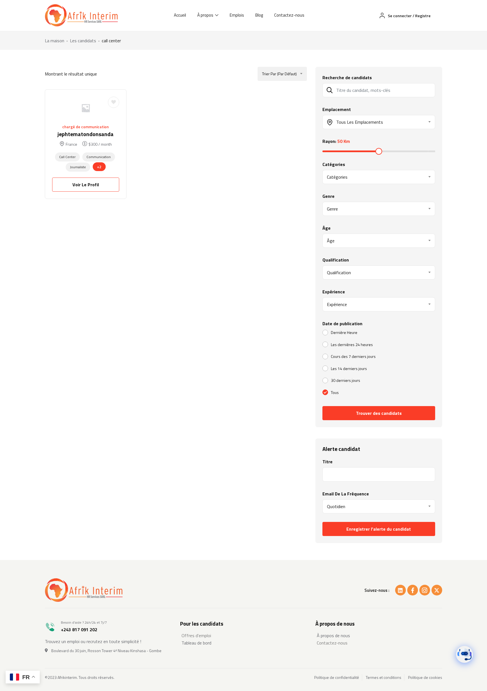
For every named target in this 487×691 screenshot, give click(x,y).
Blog (259, 15)
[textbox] (375, 122)
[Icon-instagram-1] (424, 590)
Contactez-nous (289, 15)
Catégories (333, 164)
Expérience (333, 291)
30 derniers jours (345, 380)
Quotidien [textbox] (336, 506)
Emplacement (336, 109)
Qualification (335, 260)
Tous (335, 392)
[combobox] (282, 74)
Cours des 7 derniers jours (353, 356)
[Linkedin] (400, 590)
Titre (327, 461)
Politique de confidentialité (336, 677)
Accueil (180, 15)
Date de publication (342, 323)
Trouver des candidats (379, 413)
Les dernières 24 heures (352, 344)
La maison (54, 40)
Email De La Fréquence (345, 493)
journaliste (78, 167)
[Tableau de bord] (243, 642)
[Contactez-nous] (378, 642)
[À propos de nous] (378, 635)
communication (99, 157)
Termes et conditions (383, 677)
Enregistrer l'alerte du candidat (378, 529)
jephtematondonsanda (85, 134)
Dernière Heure (344, 332)
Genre (328, 196)
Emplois (237, 15)
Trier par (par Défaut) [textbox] (279, 74)
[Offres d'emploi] (243, 635)
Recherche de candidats (347, 77)
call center (67, 157)
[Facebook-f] (412, 590)
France (71, 144)
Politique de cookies (425, 677)
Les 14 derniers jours (349, 368)
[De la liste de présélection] (113, 102)
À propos (205, 15)
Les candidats (83, 40)
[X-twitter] (436, 590)
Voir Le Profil (85, 184)
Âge (326, 228)
